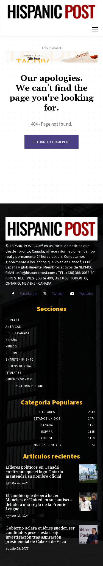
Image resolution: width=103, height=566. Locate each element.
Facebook (28, 293)
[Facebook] (13, 293)
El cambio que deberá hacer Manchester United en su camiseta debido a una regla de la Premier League (38, 502)
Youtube (86, 293)
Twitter (58, 293)
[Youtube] (72, 293)
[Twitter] (44, 293)
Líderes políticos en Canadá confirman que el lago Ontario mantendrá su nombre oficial (34, 472)
